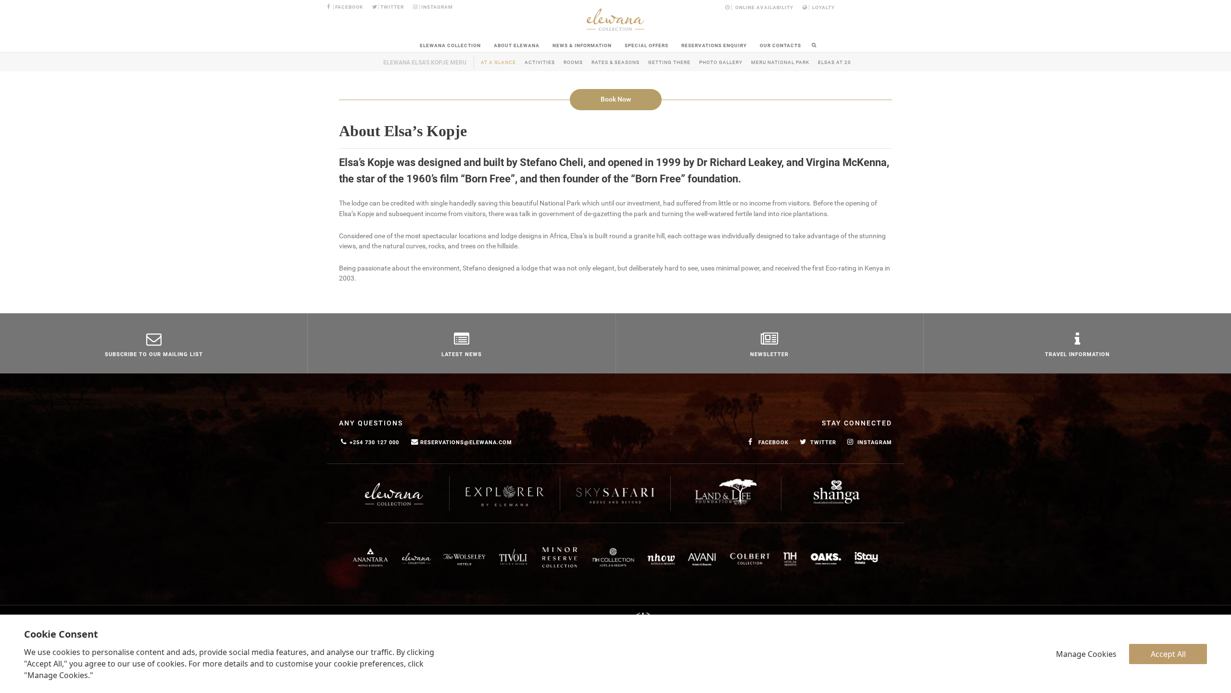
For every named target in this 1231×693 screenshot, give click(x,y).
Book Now (616, 99)
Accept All (1168, 654)
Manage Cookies (1086, 654)
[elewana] (615, 19)
